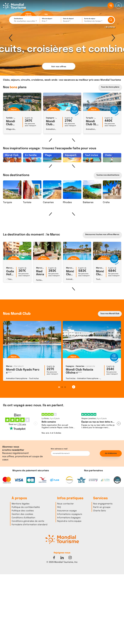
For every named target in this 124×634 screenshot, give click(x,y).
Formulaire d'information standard (29, 525)
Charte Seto (99, 511)
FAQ (59, 507)
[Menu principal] (111, 5)
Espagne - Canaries (75, 366)
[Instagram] (70, 557)
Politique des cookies (23, 511)
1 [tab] (58, 387)
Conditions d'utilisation (23, 518)
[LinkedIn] (62, 557)
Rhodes (67, 202)
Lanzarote (90, 366)
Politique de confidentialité (26, 507)
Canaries (48, 202)
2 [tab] (62, 387)
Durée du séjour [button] (93, 20)
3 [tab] (65, 387)
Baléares (88, 202)
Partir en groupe (101, 507)
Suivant (113, 37)
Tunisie (9, 118)
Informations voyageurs (69, 514)
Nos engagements (103, 504)
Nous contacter (65, 504)
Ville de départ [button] (47, 20)
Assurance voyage (67, 511)
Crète (106, 202)
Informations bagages (69, 518)
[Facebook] (54, 557)
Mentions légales (20, 504)
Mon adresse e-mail (59, 449)
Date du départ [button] (68, 20)
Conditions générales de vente (28, 521)
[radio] (28, 12)
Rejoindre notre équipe (69, 521)
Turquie (89, 118)
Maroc (9, 268)
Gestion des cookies (22, 514)
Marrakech (19, 366)
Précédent (10, 37)
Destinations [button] (25, 20)
